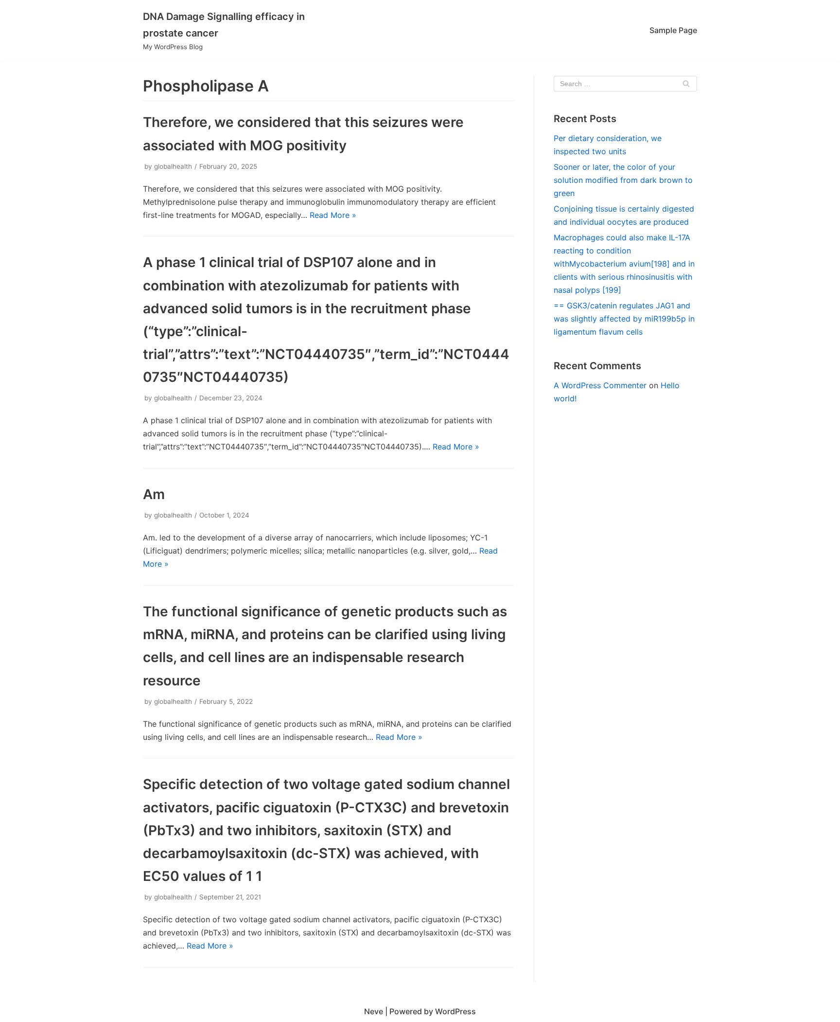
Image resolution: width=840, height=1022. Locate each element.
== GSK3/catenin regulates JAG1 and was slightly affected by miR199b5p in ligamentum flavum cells (624, 319)
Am (154, 494)
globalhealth (173, 166)
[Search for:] (625, 83)
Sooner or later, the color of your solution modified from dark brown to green (623, 180)
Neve (373, 1011)
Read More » (333, 215)
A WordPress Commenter (600, 385)
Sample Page (673, 30)
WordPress (455, 1011)
